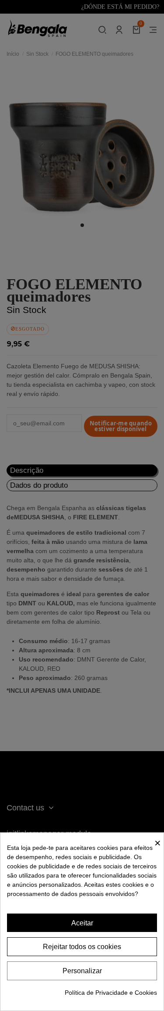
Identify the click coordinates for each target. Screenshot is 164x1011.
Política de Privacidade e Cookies (111, 992)
